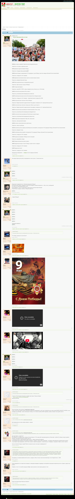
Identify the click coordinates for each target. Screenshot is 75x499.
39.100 (10, 46)
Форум (8, 7)
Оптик (17, 307)
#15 (71, 413)
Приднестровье (9, 30)
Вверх (71, 494)
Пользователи (17, 7)
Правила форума (22, 7)
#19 (71, 469)
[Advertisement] (37, 18)
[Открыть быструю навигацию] (72, 491)
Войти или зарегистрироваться (68, 0)
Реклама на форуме (49, 494)
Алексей (13, 164)
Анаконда (13, 350)
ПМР (2, 494)
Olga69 (13, 237)
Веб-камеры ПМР (29, 7)
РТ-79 (13, 194)
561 (10, 415)
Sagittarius (15, 194)
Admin (19, 204)
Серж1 (13, 484)
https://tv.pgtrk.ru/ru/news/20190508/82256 (20, 397)
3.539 (10, 168)
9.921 (10, 207)
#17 (71, 445)
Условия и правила (55, 494)
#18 (71, 459)
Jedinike (13, 469)
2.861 (10, 194)
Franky (13, 305)
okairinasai (15, 447)
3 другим (22, 204)
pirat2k (13, 459)
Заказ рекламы (35, 7)
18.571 (10, 320)
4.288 (10, 441)
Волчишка (13, 445)
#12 (71, 365)
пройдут (25, 152)
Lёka (15, 402)
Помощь (65, 494)
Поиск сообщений (4, 9)
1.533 (10, 268)
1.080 (10, 486)
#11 (71, 350)
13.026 (10, 241)
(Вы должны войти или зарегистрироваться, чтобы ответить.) (64, 489)
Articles (12, 7)
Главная (4, 7)
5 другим (22, 194)
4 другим (21, 484)
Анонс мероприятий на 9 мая (20, 37)
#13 (71, 387)
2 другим (23, 255)
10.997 (10, 402)
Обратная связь (61, 494)
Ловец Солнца (14, 192)
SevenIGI (19, 194)
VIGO (19, 30)
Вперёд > (11, 32)
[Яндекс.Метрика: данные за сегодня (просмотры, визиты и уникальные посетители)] (9, 498)
